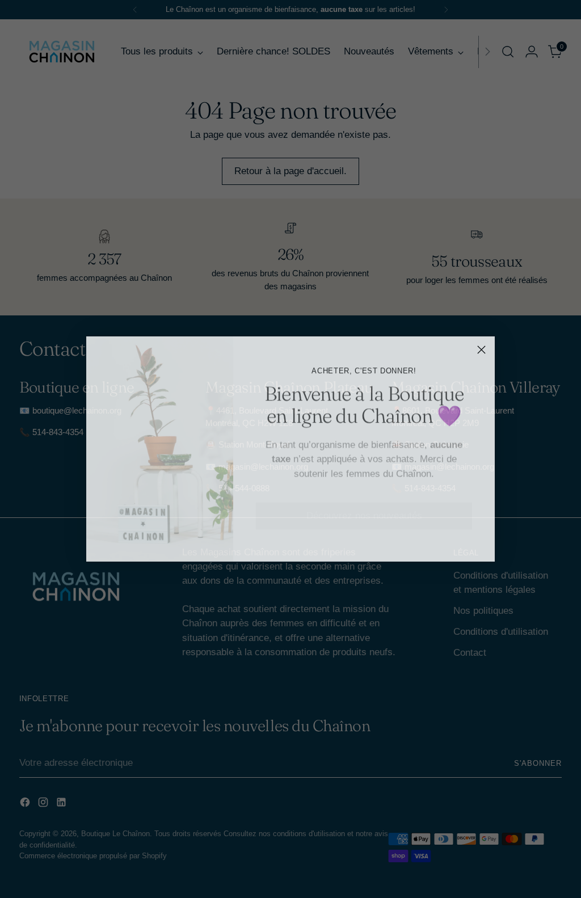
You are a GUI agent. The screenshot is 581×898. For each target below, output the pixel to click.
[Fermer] (481, 350)
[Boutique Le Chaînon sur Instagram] (364, 538)
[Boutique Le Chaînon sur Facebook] (346, 538)
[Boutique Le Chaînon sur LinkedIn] (382, 538)
